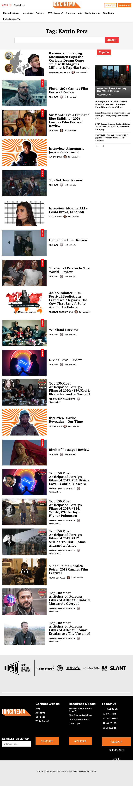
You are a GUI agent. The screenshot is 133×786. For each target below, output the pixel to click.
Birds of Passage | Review (69, 449)
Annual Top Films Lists (62, 399)
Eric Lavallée (82, 72)
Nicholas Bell (70, 97)
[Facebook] (104, 709)
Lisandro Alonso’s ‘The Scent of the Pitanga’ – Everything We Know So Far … (112, 116)
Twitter (111, 713)
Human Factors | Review (68, 240)
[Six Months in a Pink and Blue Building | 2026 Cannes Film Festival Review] (24, 122)
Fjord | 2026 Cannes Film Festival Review (68, 90)
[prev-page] (97, 146)
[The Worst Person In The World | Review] (24, 272)
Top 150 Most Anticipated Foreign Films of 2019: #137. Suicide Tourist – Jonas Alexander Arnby (67, 538)
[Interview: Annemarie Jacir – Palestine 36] (24, 152)
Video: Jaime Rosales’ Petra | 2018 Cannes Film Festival (68, 569)
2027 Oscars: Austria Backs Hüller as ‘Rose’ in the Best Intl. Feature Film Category (112, 127)
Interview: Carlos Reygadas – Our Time (66, 420)
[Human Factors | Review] (24, 242)
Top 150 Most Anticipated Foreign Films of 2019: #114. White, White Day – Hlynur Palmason (65, 508)
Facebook (112, 708)
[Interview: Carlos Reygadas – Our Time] (24, 422)
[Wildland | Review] (24, 332)
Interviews (55, 157)
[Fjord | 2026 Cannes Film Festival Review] (24, 92)
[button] (19, 5)
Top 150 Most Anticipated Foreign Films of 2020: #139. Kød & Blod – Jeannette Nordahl (70, 388)
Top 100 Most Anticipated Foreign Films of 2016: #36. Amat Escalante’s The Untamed (69, 628)
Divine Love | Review (65, 359)
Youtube (111, 723)
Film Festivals (57, 578)
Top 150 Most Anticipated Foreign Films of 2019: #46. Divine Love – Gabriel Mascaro (69, 478)
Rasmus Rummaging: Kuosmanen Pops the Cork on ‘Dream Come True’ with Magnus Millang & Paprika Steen (69, 60)
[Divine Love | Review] (24, 362)
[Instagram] (104, 719)
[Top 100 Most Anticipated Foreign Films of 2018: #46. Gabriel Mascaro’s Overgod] (24, 601)
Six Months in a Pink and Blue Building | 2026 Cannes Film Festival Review (69, 120)
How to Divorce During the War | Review (112, 90)
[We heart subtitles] (67, 5)
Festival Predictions (61, 312)
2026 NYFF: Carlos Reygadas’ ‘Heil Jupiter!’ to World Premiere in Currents (111, 138)
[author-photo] (74, 72)
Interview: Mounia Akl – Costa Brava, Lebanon (68, 210)
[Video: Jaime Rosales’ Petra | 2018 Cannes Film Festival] (24, 571)
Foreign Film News (59, 72)
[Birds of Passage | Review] (24, 452)
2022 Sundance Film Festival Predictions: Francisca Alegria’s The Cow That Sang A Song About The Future (68, 300)
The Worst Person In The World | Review (69, 270)
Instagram (112, 718)
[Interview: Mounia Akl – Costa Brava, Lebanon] (24, 212)
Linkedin (111, 728)
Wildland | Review (63, 330)
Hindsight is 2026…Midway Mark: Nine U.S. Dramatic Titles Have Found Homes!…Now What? (111, 104)
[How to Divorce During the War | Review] (113, 75)
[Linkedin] (104, 728)
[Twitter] (104, 714)
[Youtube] (104, 723)
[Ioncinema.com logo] (16, 712)
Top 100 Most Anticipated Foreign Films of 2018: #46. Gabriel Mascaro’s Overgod (69, 598)
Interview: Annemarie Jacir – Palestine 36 (66, 150)
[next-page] (103, 146)
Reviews (53, 97)
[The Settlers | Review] (24, 182)
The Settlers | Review (66, 180)
